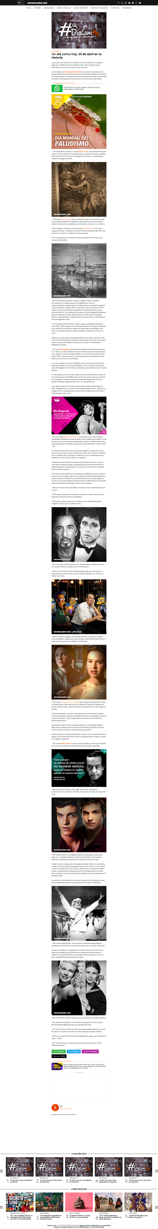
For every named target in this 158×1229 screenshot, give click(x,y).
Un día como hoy (56, 51)
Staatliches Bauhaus (72, 437)
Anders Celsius (66, 219)
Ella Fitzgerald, (65, 349)
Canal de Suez (87, 228)
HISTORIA (37, 8)
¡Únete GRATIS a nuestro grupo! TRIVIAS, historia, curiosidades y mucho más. (81, 88)
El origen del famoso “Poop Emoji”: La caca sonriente (79, 1216)
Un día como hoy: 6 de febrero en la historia (80, 1181)
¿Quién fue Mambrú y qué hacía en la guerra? (138, 1216)
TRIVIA (28, 8)
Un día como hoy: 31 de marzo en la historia (140, 1181)
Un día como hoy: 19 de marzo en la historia (51, 1181)
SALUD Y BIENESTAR (81, 8)
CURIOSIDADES (49, 8)
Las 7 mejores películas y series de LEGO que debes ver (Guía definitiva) (110, 1217)
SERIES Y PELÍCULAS (64, 8)
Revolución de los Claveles (70, 702)
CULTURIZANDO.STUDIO (68, 1225)
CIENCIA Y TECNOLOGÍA (99, 8)
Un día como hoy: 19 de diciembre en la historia (107, 1181)
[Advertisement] (79, 1134)
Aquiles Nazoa (66, 743)
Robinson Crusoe (83, 152)
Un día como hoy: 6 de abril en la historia (21, 1181)
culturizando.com (66, 1109)
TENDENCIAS (127, 8)
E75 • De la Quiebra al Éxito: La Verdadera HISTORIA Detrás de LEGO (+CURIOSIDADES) (21, 1217)
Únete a (58, 1051)
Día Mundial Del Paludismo (73, 72)
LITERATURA (115, 8)
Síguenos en (90, 1051)
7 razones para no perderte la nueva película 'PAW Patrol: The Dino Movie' (50, 1217)
